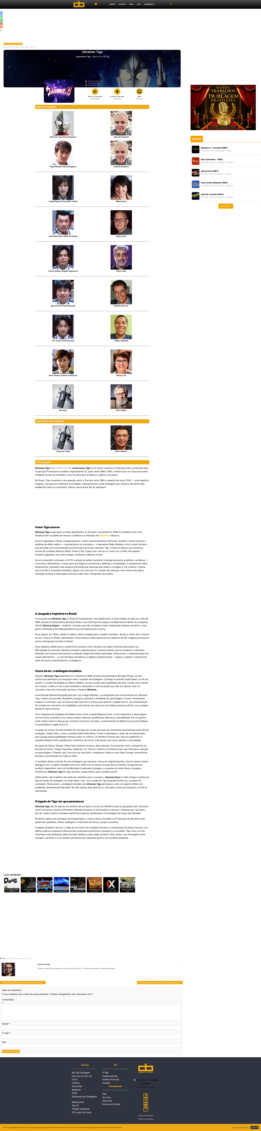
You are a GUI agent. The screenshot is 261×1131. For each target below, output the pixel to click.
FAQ (104, 1094)
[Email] (1, 21)
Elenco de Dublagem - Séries (13, 44)
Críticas (76, 1083)
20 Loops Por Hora (81, 1112)
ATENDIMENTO (149, 4)
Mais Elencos (226, 206)
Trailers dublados (81, 1109)
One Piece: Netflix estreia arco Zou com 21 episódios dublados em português (161, 983)
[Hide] (1, 30)
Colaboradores (109, 1076)
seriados (25, 958)
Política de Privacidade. (241, 1127)
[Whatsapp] (1, 18)
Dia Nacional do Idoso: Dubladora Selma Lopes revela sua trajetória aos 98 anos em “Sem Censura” (24, 983)
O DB (138, 4)
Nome (6, 1024)
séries (30, 958)
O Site (105, 1072)
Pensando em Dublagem (84, 1096)
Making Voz (78, 1102)
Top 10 (75, 1105)
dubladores (10, 958)
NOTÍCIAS (122, 4)
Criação (106, 1083)
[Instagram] (1, 24)
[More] (1, 27)
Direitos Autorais (110, 1079)
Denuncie (107, 1101)
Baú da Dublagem (81, 1072)
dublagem (18, 958)
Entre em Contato (111, 1104)
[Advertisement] (130, 24)
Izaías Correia (19, 47)
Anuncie (106, 1097)
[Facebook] (1, 12)
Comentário (8, 1001)
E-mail (6, 1033)
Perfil (74, 1093)
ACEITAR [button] (254, 1127)
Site (4, 1042)
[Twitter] (1, 15)
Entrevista (77, 1086)
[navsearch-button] (171, 4)
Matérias (76, 1089)
